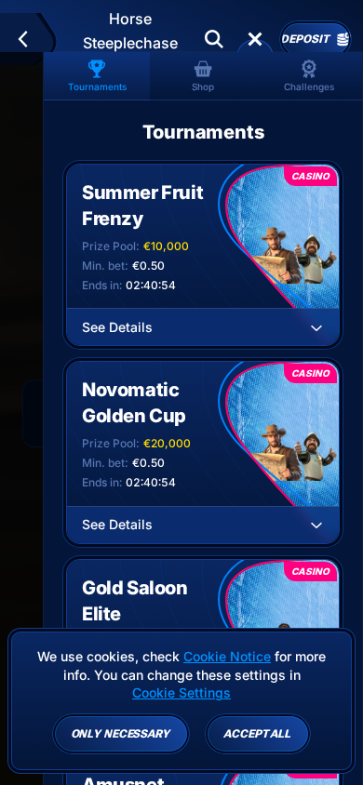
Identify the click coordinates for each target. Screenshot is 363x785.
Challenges (309, 86)
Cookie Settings (181, 692)
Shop (203, 86)
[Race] (255, 39)
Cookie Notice (227, 656)
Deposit (304, 39)
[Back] (31, 39)
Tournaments (97, 86)
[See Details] (316, 327)
